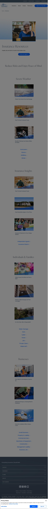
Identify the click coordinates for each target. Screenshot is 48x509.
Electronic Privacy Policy (13, 503)
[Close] (46, 500)
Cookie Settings (4, 506)
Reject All (42, 506)
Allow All (33, 506)
